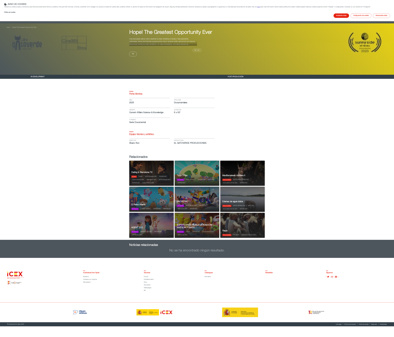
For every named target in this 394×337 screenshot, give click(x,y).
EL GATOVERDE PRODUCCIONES (190, 143)
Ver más (197, 50)
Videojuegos (147, 288)
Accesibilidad (383, 324)
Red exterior (87, 282)
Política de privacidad (350, 324)
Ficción (146, 276)
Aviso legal (339, 324)
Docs (145, 282)
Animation (208, 276)
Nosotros (86, 276)
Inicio (8, 27)
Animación (147, 285)
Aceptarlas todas (341, 15)
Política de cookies (364, 324)
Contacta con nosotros (90, 279)
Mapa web (374, 324)
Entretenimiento (149, 279)
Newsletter (269, 273)
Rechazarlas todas (381, 15)
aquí (258, 7)
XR (145, 290)
